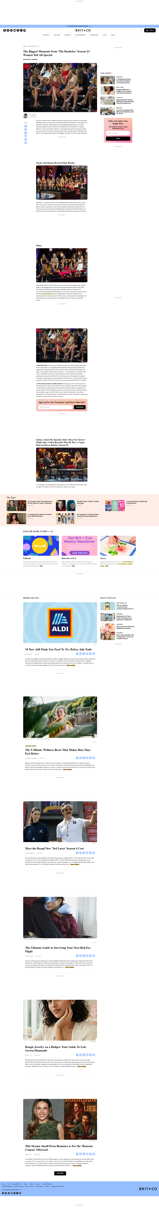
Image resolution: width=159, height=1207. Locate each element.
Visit (41, 566)
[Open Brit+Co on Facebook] (3, 1193)
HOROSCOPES (94, 35)
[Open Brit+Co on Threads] (14, 1193)
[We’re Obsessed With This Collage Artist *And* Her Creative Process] (107, 636)
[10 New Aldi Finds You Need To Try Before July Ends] (60, 623)
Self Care (57, 35)
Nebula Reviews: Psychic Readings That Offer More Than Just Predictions (125, 101)
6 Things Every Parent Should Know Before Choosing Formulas (123, 81)
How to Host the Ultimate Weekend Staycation (125, 627)
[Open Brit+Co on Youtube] (12, 1193)
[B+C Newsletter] (79, 545)
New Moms (119, 77)
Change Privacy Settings (57, 1186)
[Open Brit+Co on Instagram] (9, 1193)
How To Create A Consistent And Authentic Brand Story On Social (125, 607)
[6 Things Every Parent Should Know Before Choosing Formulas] (107, 80)
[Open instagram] (11, 30)
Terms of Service (29, 1186)
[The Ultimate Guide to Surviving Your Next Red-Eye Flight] (60, 917)
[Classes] (118, 545)
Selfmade (27, 558)
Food (104, 35)
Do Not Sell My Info (47, 1184)
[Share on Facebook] (25, 126)
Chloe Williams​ (30, 853)
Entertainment (80, 35)
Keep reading (70, 665)
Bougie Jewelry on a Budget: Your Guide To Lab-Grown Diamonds (124, 91)
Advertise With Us (17, 1184)
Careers (31, 1184)
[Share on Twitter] (25, 132)
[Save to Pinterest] (25, 129)
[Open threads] (18, 30)
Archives (47, 1186)
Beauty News (119, 87)
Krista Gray (30, 956)
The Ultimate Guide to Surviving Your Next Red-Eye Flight (58, 949)
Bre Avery (29, 654)
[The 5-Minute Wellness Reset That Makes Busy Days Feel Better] (60, 717)
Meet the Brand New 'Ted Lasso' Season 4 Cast (54, 848)
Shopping (46, 35)
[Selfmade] (41, 545)
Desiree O (34, 114)
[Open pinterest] (8, 30)
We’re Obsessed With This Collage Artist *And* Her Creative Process (125, 636)
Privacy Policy (39, 1186)
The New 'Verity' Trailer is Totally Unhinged (88, 502)
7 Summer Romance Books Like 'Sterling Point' (136, 502)
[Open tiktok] (21, 30)
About (3, 1184)
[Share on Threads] (25, 139)
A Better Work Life (121, 603)
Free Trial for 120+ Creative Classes (77, 26)
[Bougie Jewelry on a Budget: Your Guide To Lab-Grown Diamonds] (107, 90)
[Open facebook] (4, 30)
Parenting (119, 108)
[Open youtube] (14, 30)
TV (38, 46)
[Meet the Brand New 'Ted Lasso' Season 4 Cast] (60, 822)
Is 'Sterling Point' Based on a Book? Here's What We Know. (40, 515)
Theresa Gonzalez (31, 758)
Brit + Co (29, 1055)
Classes (103, 558)
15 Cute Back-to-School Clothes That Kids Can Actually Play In (88, 515)
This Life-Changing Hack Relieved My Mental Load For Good (125, 112)
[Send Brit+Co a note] (24, 30)
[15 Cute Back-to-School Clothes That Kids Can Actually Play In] (66, 518)
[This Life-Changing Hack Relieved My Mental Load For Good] (107, 111)
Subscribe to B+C (69, 558)
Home (25, 46)
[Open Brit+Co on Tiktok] (17, 1193)
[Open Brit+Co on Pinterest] (6, 1193)
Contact (37, 1184)
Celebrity (68, 35)
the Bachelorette (48, 294)
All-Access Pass (127, 562)
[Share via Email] (25, 136)
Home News (119, 614)
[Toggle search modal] (141, 30)
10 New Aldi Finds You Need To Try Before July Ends (58, 649)
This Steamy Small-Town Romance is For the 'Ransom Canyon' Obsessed (40, 502)
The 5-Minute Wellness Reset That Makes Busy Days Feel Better (58, 751)
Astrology (119, 97)
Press (8, 1184)
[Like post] (25, 142)
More (113, 35)
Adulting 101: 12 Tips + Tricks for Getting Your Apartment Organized (124, 618)
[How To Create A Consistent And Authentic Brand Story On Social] (107, 606)
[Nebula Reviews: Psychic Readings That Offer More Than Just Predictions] (107, 100)
